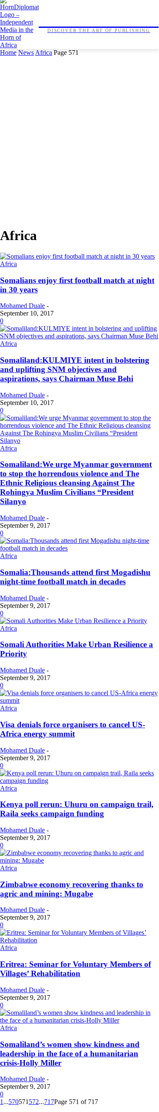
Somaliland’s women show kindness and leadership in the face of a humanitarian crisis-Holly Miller (70, 1053)
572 (34, 1101)
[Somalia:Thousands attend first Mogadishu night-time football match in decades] (79, 548)
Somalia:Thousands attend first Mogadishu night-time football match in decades (75, 577)
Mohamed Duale (22, 305)
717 (49, 1101)
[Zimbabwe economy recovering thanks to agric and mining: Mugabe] (79, 860)
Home (8, 52)
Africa (43, 52)
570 (13, 1101)
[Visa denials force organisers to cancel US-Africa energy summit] (79, 700)
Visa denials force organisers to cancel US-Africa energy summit (72, 729)
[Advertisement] (79, 140)
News (26, 52)
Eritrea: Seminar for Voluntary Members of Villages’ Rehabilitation (75, 969)
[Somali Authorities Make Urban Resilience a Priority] (73, 620)
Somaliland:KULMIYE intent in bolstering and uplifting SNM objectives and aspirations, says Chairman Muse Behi (74, 369)
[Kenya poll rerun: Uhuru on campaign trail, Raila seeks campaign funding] (79, 780)
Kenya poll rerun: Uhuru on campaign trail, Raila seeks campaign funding (77, 809)
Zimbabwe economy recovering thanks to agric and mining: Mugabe (71, 889)
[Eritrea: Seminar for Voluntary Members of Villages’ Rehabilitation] (79, 940)
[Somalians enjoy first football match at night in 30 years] (77, 256)
